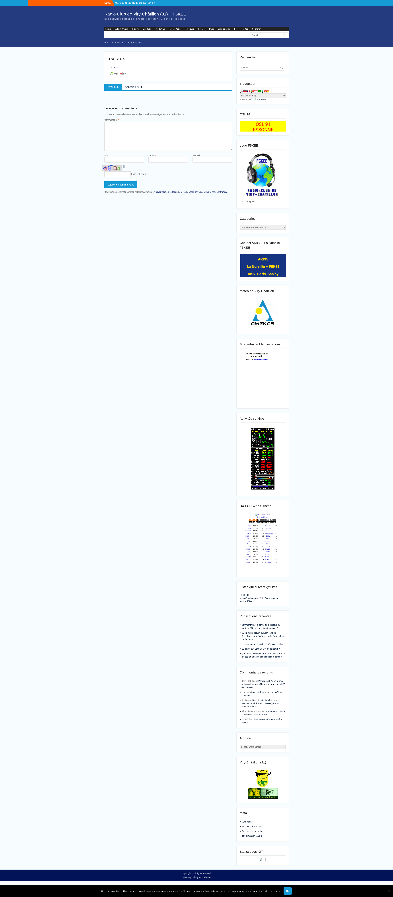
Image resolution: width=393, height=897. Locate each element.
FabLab (201, 29)
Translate (261, 99)
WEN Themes (205, 877)
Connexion (246, 821)
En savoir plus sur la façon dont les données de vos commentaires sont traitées (190, 192)
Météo (245, 29)
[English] (241, 91)
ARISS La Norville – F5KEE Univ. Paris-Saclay (263, 266)
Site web (196, 155)
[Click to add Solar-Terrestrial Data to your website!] (262, 489)
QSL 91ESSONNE (263, 127)
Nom (107, 155)
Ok (287, 891)
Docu (236, 29)
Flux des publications (251, 826)
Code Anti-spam (138, 174)
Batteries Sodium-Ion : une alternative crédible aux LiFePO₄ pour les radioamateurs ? (260, 703)
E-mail (152, 155)
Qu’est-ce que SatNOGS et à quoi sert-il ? (135, 3)
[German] (245, 91)
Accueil (108, 29)
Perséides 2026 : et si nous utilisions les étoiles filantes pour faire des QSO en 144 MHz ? (263, 684)
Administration (121, 29)
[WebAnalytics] (263, 860)
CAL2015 (113, 67)
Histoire (135, 29)
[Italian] (263, 91)
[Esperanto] (259, 91)
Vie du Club (160, 29)
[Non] (389, 891)
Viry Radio (147, 29)
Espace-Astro (174, 29)
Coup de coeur (224, 29)
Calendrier (256, 29)
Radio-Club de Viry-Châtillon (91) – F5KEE (145, 14)
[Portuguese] (252, 91)
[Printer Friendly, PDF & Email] (118, 73)
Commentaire (111, 120)
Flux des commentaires (252, 831)
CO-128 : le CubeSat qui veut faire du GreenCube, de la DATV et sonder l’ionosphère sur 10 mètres (262, 636)
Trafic (211, 29)
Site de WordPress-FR (251, 836)
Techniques (189, 29)
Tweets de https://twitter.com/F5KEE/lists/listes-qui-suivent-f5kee (260, 598)
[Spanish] (267, 91)
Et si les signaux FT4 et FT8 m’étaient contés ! (262, 644)
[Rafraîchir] (124, 166)
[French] (248, 91)
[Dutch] (256, 91)
